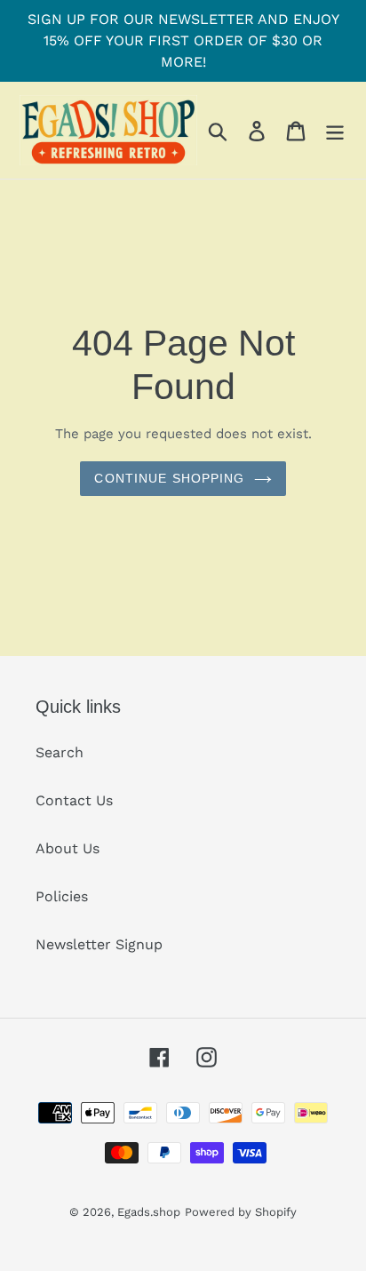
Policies (62, 896)
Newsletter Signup (99, 944)
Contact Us (74, 800)
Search (60, 752)
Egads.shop (148, 1212)
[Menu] (334, 130)
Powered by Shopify (241, 1212)
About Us (67, 848)
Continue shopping (169, 478)
